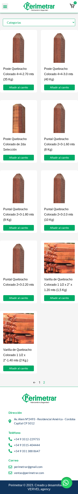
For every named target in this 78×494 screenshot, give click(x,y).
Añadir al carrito (18, 87)
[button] (5, 6)
